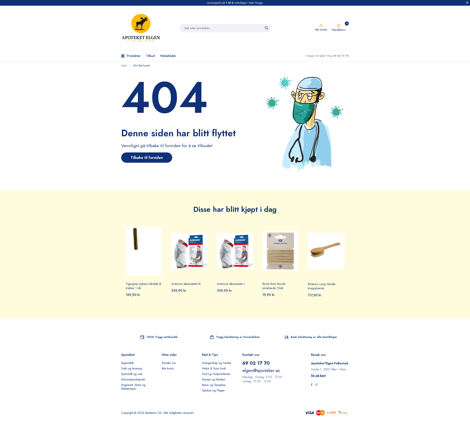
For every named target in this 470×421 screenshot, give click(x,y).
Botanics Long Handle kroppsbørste (321, 286)
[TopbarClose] (467, 3)
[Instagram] (316, 385)
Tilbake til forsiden (147, 157)
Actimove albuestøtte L (231, 284)
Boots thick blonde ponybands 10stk (273, 286)
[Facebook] (311, 385)
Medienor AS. (153, 413)
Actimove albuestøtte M (185, 284)
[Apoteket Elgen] (141, 28)
